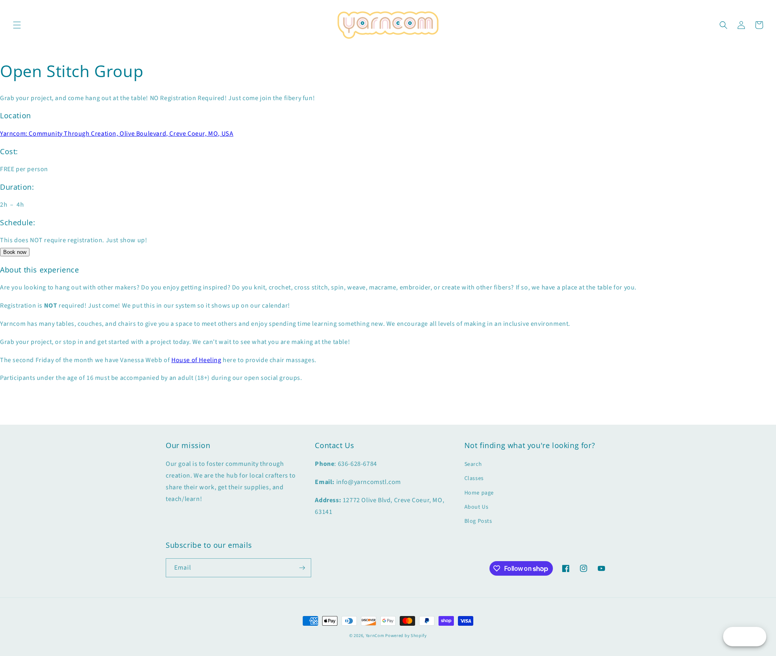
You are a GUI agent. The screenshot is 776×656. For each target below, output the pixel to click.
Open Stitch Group (71, 71)
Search (473, 464)
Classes (474, 478)
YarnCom (375, 636)
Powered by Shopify (406, 636)
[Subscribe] (302, 567)
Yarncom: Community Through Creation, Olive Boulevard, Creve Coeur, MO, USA (116, 133)
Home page (479, 493)
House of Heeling (196, 360)
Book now (14, 252)
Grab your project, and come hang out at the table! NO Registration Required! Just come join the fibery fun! (157, 98)
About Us (476, 507)
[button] (17, 25)
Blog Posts (478, 521)
